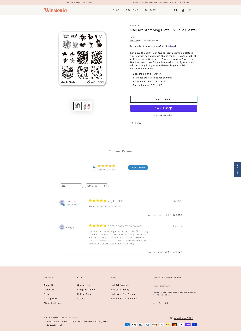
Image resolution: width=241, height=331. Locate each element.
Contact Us (83, 285)
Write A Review (138, 167)
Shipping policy (101, 321)
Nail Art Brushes (120, 285)
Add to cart (164, 99)
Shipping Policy (86, 289)
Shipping (134, 40)
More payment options (163, 115)
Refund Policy (85, 294)
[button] (175, 10)
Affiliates (49, 289)
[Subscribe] (195, 286)
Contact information (56, 325)
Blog (46, 294)
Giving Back (50, 298)
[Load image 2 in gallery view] (87, 106)
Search (81, 298)
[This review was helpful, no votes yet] (174, 215)
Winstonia (134, 25)
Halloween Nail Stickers (124, 298)
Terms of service (84, 321)
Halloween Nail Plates (123, 294)
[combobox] (71, 185)
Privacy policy (68, 321)
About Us (49, 285)
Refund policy (53, 321)
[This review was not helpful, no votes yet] (179, 215)
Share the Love (52, 303)
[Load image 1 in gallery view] (77, 106)
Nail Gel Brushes (120, 289)
